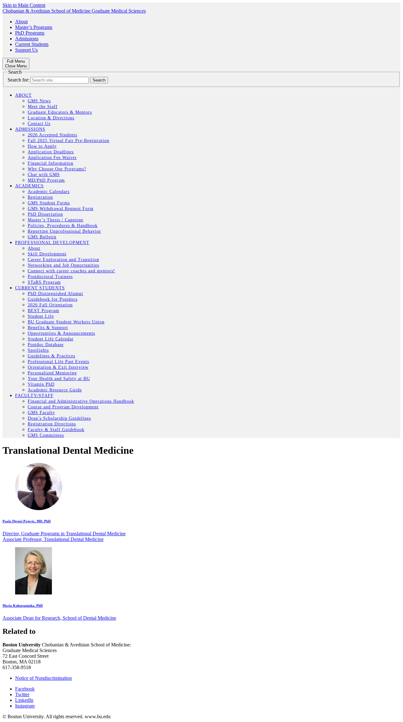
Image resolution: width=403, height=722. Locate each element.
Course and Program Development (63, 407)
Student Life (41, 316)
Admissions (26, 38)
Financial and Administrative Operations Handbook (81, 401)
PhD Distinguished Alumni (55, 293)
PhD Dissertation (45, 214)
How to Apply (42, 146)
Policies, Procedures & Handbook (63, 225)
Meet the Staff (43, 106)
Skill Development (47, 254)
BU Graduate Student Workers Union (66, 322)
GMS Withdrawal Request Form (61, 208)
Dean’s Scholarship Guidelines (59, 418)
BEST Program (43, 310)
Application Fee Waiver (52, 157)
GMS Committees (46, 435)
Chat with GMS (44, 174)
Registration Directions (52, 424)
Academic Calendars (49, 191)
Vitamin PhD (41, 384)
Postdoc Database (46, 344)
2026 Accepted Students (52, 135)
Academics (29, 186)
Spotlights (38, 350)
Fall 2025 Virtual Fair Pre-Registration (68, 140)
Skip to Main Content (24, 5)
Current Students (31, 44)
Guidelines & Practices (51, 356)
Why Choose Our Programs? (57, 169)
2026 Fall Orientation (50, 305)
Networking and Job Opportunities (63, 265)
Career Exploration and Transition (63, 259)
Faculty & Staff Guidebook (56, 429)
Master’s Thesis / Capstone (55, 220)
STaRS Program (44, 282)
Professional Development (52, 242)
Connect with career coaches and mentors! (71, 271)
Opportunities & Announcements (61, 333)
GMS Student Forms (49, 203)
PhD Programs (29, 33)
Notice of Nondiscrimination (43, 678)
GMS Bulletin (42, 237)
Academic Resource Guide (55, 390)
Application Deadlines (51, 152)
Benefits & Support (48, 327)
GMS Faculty (41, 412)
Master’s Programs (33, 27)
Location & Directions (51, 118)
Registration (40, 197)
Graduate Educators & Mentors (60, 112)
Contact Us (39, 123)
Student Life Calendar (51, 339)
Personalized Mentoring (52, 373)
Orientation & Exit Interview (58, 367)
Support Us (26, 50)
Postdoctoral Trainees (50, 276)
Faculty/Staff (34, 395)
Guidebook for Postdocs (52, 299)
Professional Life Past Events (58, 361)
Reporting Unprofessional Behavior (64, 231)
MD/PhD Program (46, 180)
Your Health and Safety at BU (59, 378)
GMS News (39, 101)
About (21, 21)
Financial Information (50, 163)
